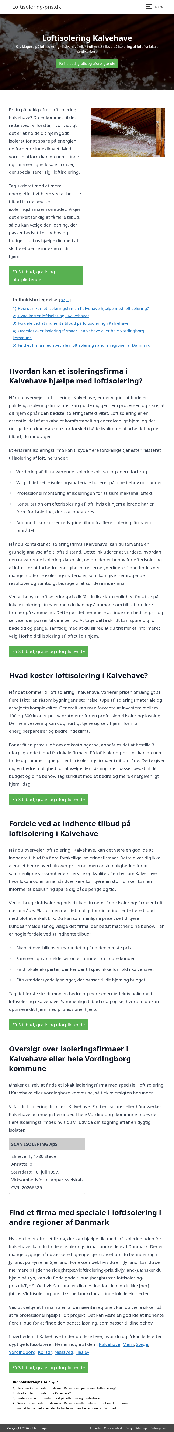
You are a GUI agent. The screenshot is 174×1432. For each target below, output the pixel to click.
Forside (95, 1428)
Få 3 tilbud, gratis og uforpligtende (87, 63)
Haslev (82, 1352)
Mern (128, 1344)
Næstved (64, 1352)
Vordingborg (22, 1352)
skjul (65, 299)
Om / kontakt (113, 1428)
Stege (142, 1344)
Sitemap (141, 1428)
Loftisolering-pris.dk (36, 6)
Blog (129, 1428)
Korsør (45, 1352)
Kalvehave (109, 1344)
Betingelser (158, 1428)
